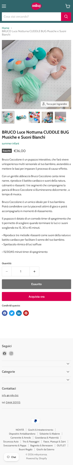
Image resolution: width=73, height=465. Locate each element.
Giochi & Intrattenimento (40, 429)
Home (5, 28)
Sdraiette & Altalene (49, 433)
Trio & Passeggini (31, 441)
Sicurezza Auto (11, 441)
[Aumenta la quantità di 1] (34, 271)
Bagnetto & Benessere (41, 445)
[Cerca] (66, 16)
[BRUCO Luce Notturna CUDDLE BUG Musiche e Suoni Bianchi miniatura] (8, 117)
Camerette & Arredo (20, 437)
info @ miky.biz (10, 395)
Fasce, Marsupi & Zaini (54, 441)
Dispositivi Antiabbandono (22, 433)
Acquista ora (37, 296)
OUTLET (61, 445)
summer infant (10, 143)
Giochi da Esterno (45, 449)
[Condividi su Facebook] (4, 313)
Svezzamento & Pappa (14, 445)
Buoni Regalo (25, 449)
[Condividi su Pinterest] (26, 313)
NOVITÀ (20, 429)
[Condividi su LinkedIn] (19, 313)
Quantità (6, 263)
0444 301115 (13, 402)
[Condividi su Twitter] (12, 313)
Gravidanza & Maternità (47, 437)
